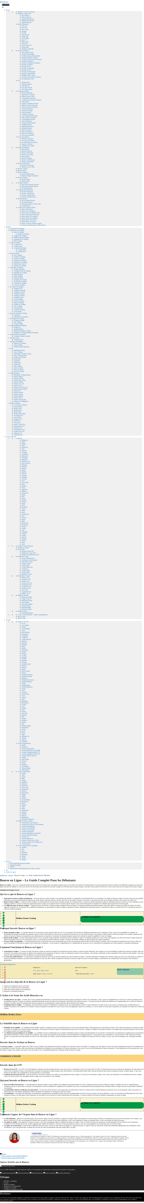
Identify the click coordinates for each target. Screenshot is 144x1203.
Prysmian (24, 747)
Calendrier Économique (17, 228)
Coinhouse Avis (26, 586)
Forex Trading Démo (20, 355)
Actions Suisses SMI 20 (29, 756)
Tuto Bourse (25, 102)
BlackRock (25, 810)
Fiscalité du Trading (20, 260)
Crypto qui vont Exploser (29, 560)
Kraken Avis (25, 581)
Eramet (24, 711)
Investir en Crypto (23, 548)
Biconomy (25, 525)
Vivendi (24, 692)
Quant (23, 495)
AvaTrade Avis (18, 415)
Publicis (24, 666)
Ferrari (24, 763)
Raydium (24, 507)
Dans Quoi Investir (27, 52)
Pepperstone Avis (19, 426)
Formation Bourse (23, 91)
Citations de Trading (20, 283)
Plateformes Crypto (24, 576)
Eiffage (24, 708)
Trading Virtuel (18, 278)
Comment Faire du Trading (22, 271)
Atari (23, 807)
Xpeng (24, 860)
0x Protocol (25, 514)
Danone (24, 641)
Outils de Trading (19, 258)
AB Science (25, 694)
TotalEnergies (26, 685)
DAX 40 (24, 27)
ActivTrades (17, 417)
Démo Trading (18, 274)
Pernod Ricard (26, 664)
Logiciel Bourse (26, 22)
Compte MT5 (22, 251)
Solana (24, 444)
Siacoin (24, 518)
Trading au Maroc (19, 295)
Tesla (23, 775)
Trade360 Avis (18, 435)
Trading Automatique (16, 341)
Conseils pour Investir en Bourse (32, 59)
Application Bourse (28, 19)
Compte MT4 (22, 250)
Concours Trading (19, 310)
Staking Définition (27, 613)
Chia (23, 530)
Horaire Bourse (22, 198)
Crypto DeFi (25, 565)
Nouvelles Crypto (27, 562)
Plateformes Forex (19, 350)
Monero (24, 468)
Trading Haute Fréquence (21, 347)
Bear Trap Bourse (27, 132)
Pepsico (24, 791)
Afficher (16, 890)
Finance (8, 861)
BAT (23, 516)
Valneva (24, 740)
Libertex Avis (18, 433)
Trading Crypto (14, 338)
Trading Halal (18, 308)
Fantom (24, 486)
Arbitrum (24, 477)
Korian (24, 722)
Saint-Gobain (26, 671)
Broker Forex (18, 406)
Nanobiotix (25, 727)
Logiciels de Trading (20, 236)
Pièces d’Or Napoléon (28, 211)
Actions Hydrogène (28, 831)
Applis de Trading (23, 234)
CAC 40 (24, 26)
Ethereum (25, 440)
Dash (23, 512)
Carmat (24, 704)
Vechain (24, 479)
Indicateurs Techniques (21, 317)
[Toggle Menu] (3, 7)
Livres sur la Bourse (28, 135)
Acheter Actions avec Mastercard (32, 842)
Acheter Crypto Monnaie (25, 546)
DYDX (24, 500)
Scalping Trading (19, 320)
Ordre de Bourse (27, 121)
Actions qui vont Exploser (30, 823)
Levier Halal (17, 311)
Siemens (24, 764)
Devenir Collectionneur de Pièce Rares (34, 225)
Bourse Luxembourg (28, 160)
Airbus (24, 627)
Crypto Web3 (26, 570)
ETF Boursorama (27, 89)
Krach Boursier (26, 112)
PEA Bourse (25, 15)
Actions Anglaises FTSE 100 (31, 754)
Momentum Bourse (28, 126)
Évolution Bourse (27, 188)
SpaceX (24, 815)
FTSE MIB (25, 38)
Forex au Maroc (19, 369)
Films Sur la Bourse (28, 133)
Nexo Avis (25, 590)
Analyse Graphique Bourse (30, 103)
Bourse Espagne (27, 158)
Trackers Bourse (27, 84)
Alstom (24, 697)
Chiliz (23, 503)
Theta (23, 488)
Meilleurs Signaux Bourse (30, 57)
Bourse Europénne (23, 147)
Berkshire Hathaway (28, 819)
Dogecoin (25, 447)
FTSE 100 (25, 36)
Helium (24, 491)
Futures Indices (18, 377)
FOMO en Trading (19, 304)
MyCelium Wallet (27, 604)
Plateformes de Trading (17, 230)
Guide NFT (21, 549)
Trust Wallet (25, 602)
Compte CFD (18, 244)
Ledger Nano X (26, 599)
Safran (24, 669)
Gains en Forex (18, 368)
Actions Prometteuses (28, 826)
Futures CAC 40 (19, 384)
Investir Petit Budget (28, 54)
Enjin (23, 521)
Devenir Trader (14, 253)
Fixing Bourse (26, 206)
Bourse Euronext (27, 151)
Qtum (23, 519)
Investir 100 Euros (27, 191)
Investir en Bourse (23, 50)
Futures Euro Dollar (20, 399)
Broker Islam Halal (19, 414)
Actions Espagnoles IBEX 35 (31, 752)
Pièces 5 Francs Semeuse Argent (32, 223)
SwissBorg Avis (26, 585)
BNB (23, 442)
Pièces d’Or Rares (27, 209)
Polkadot (24, 459)
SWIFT (12, 867)
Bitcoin (20, 438)
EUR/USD (17, 359)
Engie (23, 646)
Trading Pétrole (18, 329)
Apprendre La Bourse (28, 94)
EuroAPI (24, 713)
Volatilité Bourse (27, 124)
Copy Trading (18, 345)
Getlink (24, 719)
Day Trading (18, 322)
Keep (23, 542)
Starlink (24, 814)
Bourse (8, 10)
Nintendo (24, 852)
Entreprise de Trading (20, 262)
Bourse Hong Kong (28, 174)
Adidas (24, 757)
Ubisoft (24, 738)
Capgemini (25, 636)
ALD (23, 696)
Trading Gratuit (18, 297)
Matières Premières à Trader (22, 331)
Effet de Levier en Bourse (30, 105)
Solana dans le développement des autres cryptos (25, 868)
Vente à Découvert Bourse (30, 107)
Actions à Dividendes (28, 828)
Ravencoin (25, 523)
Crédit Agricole (26, 639)
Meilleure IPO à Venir (28, 75)
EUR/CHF (17, 364)
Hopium (24, 720)
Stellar (23, 470)
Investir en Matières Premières (31, 63)
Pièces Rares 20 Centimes (30, 218)
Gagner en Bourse (27, 144)
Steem (23, 540)
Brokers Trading (15, 403)
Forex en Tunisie (19, 371)
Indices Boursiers (23, 24)
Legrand (24, 657)
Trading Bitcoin (18, 340)
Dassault (24, 643)
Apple (23, 777)
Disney (24, 794)
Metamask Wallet (27, 600)
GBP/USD (17, 362)
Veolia (23, 689)
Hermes (24, 652)
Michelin (24, 660)
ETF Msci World (27, 87)
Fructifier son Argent (28, 146)
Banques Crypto (27, 574)
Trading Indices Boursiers (18, 334)
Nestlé (23, 745)
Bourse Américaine (23, 163)
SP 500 (24, 33)
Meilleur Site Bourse (28, 20)
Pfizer (23, 803)
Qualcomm (25, 793)
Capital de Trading (19, 257)
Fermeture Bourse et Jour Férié (31, 204)
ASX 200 (25, 43)
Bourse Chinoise (23, 172)
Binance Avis (26, 577)
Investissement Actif (28, 79)
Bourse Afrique (22, 177)
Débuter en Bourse (27, 139)
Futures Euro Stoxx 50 (21, 387)
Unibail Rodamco (27, 687)
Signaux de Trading (20, 343)
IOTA (23, 505)
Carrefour (25, 637)
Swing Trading (18, 324)
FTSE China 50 (26, 45)
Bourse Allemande (27, 153)
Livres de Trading (19, 285)
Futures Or (17, 391)
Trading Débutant (19, 269)
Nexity (24, 729)
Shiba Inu (25, 456)
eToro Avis (17, 422)
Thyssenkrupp (26, 768)
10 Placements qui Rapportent (31, 56)
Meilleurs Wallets (23, 595)
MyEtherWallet (26, 607)
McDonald (25, 789)
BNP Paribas (25, 632)
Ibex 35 (24, 40)
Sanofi (24, 673)
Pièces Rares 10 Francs (29, 221)
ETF (19, 80)
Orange (24, 662)
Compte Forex (18, 246)
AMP (23, 511)
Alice (23, 544)
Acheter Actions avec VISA (30, 840)
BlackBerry (25, 817)
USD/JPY (17, 361)
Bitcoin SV (25, 493)
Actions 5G (25, 837)
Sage (23, 734)
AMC (23, 808)
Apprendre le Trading (16, 267)
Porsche (24, 761)
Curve (23, 509)
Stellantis (24, 678)
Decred (24, 526)
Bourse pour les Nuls (28, 96)
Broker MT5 (18, 412)
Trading (8, 227)
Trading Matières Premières (18, 325)
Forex (11, 348)
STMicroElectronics (28, 680)
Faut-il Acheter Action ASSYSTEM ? (13, 1158)
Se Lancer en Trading (16, 287)
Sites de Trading (19, 232)
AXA (23, 630)
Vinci (23, 690)
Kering (24, 653)
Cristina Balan (36, 1133)
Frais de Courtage (27, 110)
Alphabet (24, 782)
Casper (24, 535)
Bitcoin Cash (26, 461)
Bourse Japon (22, 170)
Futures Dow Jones (20, 380)
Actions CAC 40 (23, 622)
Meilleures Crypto (23, 556)
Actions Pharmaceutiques (29, 835)
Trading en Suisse (19, 294)
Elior (23, 710)
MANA (24, 502)
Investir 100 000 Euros (29, 197)
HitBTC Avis (26, 593)
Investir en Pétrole (27, 65)
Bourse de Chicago (27, 165)
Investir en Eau (26, 66)
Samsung (24, 854)
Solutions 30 (25, 736)
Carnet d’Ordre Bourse (29, 123)
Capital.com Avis (19, 431)
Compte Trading (15, 243)
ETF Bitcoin (25, 86)
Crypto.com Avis (27, 583)
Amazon (24, 784)
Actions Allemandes (28, 748)
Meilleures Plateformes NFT (30, 555)
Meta (23, 778)
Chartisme (17, 315)
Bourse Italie (25, 156)
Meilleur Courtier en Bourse (26, 12)
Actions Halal (26, 844)
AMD (23, 796)
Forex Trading (18, 352)
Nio (23, 849)
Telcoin (24, 537)
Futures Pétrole (18, 392)
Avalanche (25, 454)
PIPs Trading (18, 366)
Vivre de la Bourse (23, 137)
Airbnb (24, 798)
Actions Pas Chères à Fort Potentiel (32, 824)
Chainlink (25, 458)
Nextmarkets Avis (19, 429)
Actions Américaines (24, 771)
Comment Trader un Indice (22, 336)
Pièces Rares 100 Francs (29, 220)
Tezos (23, 498)
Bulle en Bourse (27, 130)
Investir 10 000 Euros (28, 195)
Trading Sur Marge (19, 290)
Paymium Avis (26, 588)
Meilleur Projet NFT (28, 551)
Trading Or (17, 327)
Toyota (24, 858)
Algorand (24, 489)
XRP (23, 445)
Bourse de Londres (27, 154)
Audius (24, 528)
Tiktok (24, 856)
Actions (8, 620)
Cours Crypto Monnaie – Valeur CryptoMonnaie (33, 615)
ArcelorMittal (26, 629)
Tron (23, 449)
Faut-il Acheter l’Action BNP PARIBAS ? (15, 1156)
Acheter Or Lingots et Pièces (26, 207)
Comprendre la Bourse (29, 98)
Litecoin (24, 466)
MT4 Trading (18, 241)
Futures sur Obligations (21, 401)
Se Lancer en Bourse (28, 140)
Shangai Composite (28, 49)
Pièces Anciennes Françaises (30, 214)
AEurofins (25, 650)
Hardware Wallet (27, 597)
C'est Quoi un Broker (20, 405)
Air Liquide (25, 625)
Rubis (23, 733)
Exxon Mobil (26, 800)
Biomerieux (25, 703)
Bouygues (25, 634)
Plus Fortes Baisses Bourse (30, 186)
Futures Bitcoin (18, 396)
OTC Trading (18, 306)
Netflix (24, 773)
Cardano (24, 452)
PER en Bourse (26, 17)
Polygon (24, 465)
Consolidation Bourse (28, 119)
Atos (23, 699)
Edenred (24, 644)
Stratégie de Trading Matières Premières (26, 332)
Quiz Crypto (21, 616)
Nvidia (24, 780)
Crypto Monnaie (11, 436)
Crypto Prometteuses (28, 558)
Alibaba (24, 847)
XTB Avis (17, 421)
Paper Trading (18, 276)
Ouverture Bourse (27, 202)
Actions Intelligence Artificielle (31, 833)
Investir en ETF (26, 70)
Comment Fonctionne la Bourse (31, 100)
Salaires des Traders (20, 264)
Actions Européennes (24, 743)
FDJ (23, 717)
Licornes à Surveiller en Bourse (31, 77)
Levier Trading (18, 299)
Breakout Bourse (27, 128)
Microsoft (25, 785)
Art (7, 870)
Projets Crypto (26, 563)
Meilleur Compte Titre (24, 13)
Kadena (24, 533)
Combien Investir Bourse (25, 190)
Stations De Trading (20, 265)
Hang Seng (25, 47)
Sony (23, 851)
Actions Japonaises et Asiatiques (28, 845)
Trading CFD (18, 288)
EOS (23, 496)
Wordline (24, 741)
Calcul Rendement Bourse (30, 116)
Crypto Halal (26, 572)
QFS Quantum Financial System (20, 863)
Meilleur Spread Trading (21, 237)
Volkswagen (25, 770)
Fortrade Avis (18, 428)
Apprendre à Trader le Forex (22, 354)
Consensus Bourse (27, 109)
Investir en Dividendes (28, 72)
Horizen (24, 539)
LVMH (24, 659)
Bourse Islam (26, 181)
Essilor (24, 648)
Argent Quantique (15, 865)
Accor (23, 623)
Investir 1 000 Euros (28, 193)
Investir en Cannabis (28, 68)
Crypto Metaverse (27, 567)
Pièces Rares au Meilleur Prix (31, 213)
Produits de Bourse (27, 61)
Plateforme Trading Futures (22, 375)
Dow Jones (25, 29)
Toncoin (24, 451)
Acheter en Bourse (27, 114)
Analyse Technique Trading (18, 313)
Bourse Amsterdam (27, 161)
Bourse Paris (25, 149)
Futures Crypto (18, 394)
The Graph (25, 482)
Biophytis (25, 701)
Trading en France (19, 292)
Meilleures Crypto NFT (29, 553)
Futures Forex (18, 398)
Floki (23, 484)
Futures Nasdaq (18, 378)
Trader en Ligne (11, 872)
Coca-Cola (25, 787)
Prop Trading (18, 255)
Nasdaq (24, 31)
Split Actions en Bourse (29, 117)
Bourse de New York (28, 167)
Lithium (24, 812)
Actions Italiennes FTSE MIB (31, 750)
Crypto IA (25, 569)
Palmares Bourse (23, 183)
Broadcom (25, 801)
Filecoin (24, 473)
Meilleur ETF (26, 82)
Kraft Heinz (25, 759)
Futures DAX (18, 385)
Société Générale (27, 676)
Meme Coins (22, 618)
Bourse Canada (22, 169)
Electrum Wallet (26, 609)
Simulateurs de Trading (21, 239)
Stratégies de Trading (20, 273)
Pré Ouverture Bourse (28, 200)
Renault (24, 667)
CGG (23, 706)
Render (24, 472)
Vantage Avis (18, 419)
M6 (23, 724)
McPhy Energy (26, 726)
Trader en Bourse (19, 301)
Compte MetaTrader (20, 248)
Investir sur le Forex (20, 357)
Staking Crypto (22, 611)
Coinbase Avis (26, 579)
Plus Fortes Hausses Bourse (30, 184)
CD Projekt (25, 766)
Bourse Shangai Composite (30, 176)
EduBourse (3, 875)
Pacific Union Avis (19, 424)
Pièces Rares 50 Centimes (30, 216)
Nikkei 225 (25, 42)
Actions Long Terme (28, 830)
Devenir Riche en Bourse (29, 142)
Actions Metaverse (27, 838)
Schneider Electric (27, 674)
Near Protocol (26, 463)
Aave (23, 481)
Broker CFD (18, 408)
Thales (24, 683)
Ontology (24, 532)
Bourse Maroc (26, 179)
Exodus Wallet (26, 606)
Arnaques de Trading (20, 280)
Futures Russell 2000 (20, 389)
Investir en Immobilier (28, 73)
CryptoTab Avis (26, 592)
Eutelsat (24, 715)
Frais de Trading (19, 302)
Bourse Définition (27, 93)
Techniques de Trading (17, 318)
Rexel (23, 731)
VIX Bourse (25, 35)
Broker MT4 (18, 410)
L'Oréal (24, 655)
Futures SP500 (18, 382)
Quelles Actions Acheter (25, 821)
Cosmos (24, 475)
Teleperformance (27, 681)
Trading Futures (15, 373)
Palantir (24, 805)
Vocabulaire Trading (20, 281)
